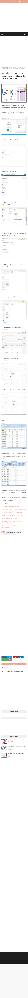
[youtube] (20, 1)
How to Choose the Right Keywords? (10, 506)
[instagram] (14, 1)
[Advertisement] (14, 17)
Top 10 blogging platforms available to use (16, 747)
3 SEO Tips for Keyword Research (9, 518)
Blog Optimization (10, 532)
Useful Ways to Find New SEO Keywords (11, 515)
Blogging (19, 532)
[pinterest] (17, 1)
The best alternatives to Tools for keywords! (11, 512)
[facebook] (8, 1)
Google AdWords (14, 112)
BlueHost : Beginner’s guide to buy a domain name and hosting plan (16, 754)
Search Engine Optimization (11, 67)
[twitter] (11, 1)
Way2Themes (15, 962)
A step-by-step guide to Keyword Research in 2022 (13, 509)
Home (2, 67)
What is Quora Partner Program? (16, 739)
